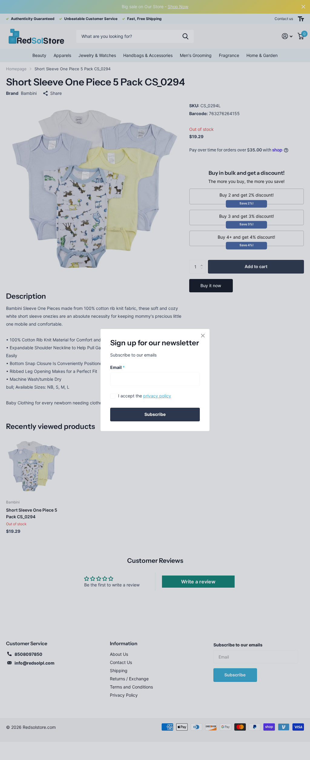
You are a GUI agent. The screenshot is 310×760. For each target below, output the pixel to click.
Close (202, 335)
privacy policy (157, 395)
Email (117, 367)
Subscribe (155, 414)
